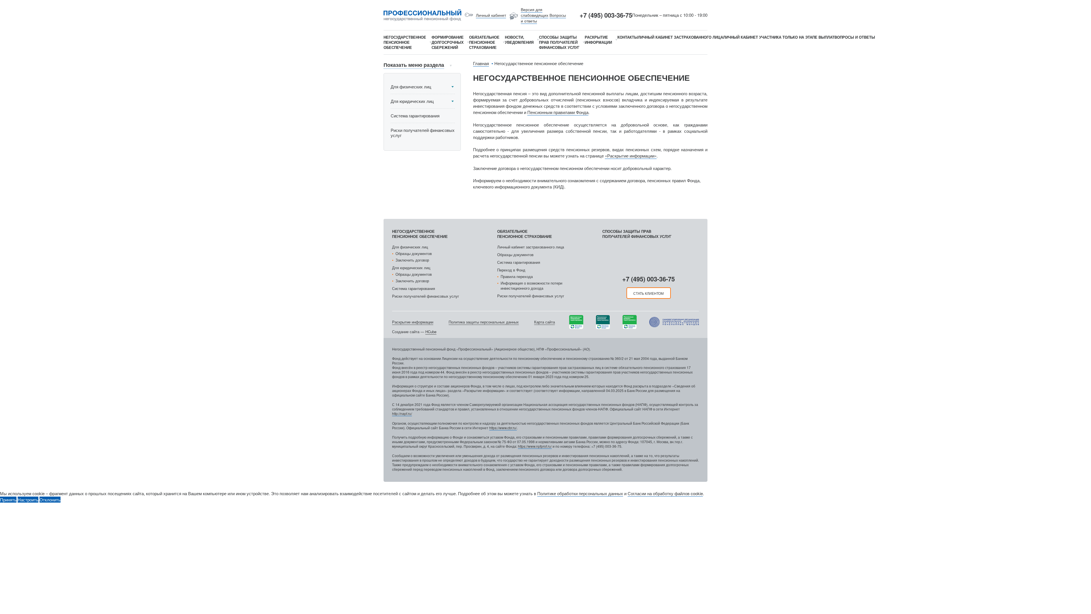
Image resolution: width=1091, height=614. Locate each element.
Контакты (627, 37)
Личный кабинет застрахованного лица (530, 247)
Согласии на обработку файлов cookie (665, 493)
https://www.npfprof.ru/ (535, 446)
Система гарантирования (415, 116)
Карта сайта (544, 322)
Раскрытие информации (412, 322)
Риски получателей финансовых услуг (423, 132)
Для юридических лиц (412, 101)
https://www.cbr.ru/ (503, 427)
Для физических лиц (411, 87)
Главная (481, 63)
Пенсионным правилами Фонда (557, 112)
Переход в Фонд (511, 270)
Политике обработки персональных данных (580, 493)
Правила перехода (517, 276)
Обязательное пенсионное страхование (524, 234)
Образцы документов (413, 253)
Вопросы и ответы (854, 37)
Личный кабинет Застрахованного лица (680, 37)
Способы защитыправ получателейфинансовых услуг (559, 42)
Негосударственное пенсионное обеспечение (420, 234)
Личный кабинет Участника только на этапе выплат (778, 37)
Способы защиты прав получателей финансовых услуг (636, 234)
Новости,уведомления (519, 39)
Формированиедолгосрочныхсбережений (448, 42)
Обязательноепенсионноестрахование (484, 42)
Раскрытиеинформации (598, 39)
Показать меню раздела (414, 65)
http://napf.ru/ (402, 413)
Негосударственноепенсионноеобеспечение (405, 42)
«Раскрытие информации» (631, 156)
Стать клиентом (648, 293)
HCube (430, 331)
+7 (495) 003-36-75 (606, 15)
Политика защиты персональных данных (484, 322)
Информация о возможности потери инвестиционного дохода (531, 285)
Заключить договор (412, 260)
